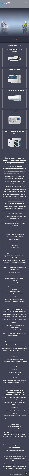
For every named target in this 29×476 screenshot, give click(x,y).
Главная (12, 39)
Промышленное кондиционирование (11, 171)
